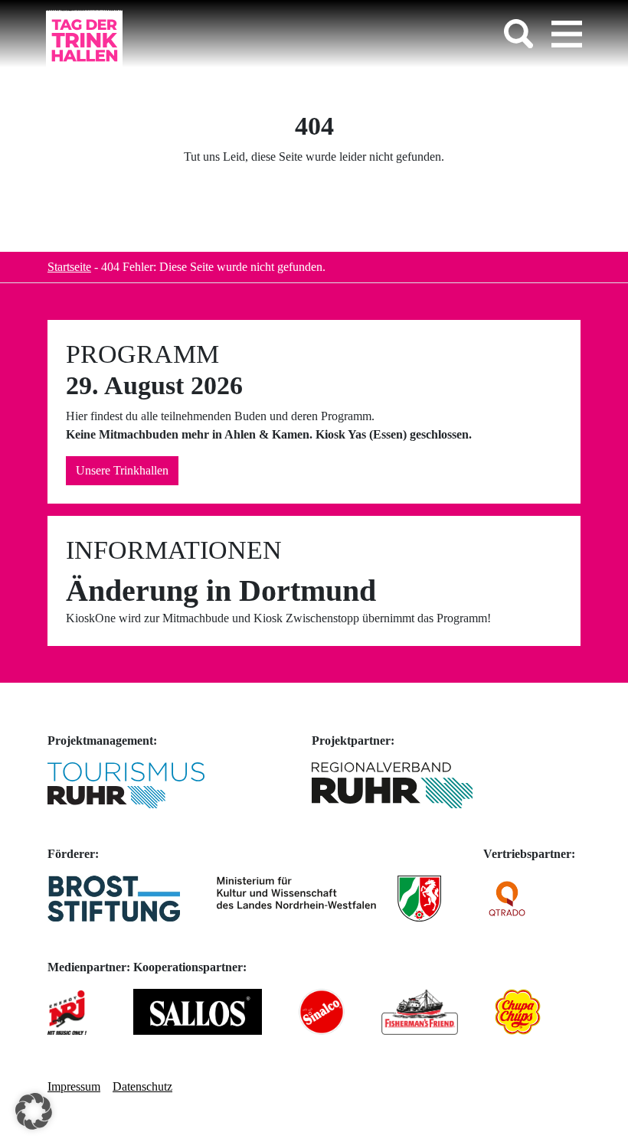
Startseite (69, 266)
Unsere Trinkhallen (122, 470)
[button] (33, 1111)
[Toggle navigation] (566, 33)
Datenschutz (142, 1086)
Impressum (73, 1086)
